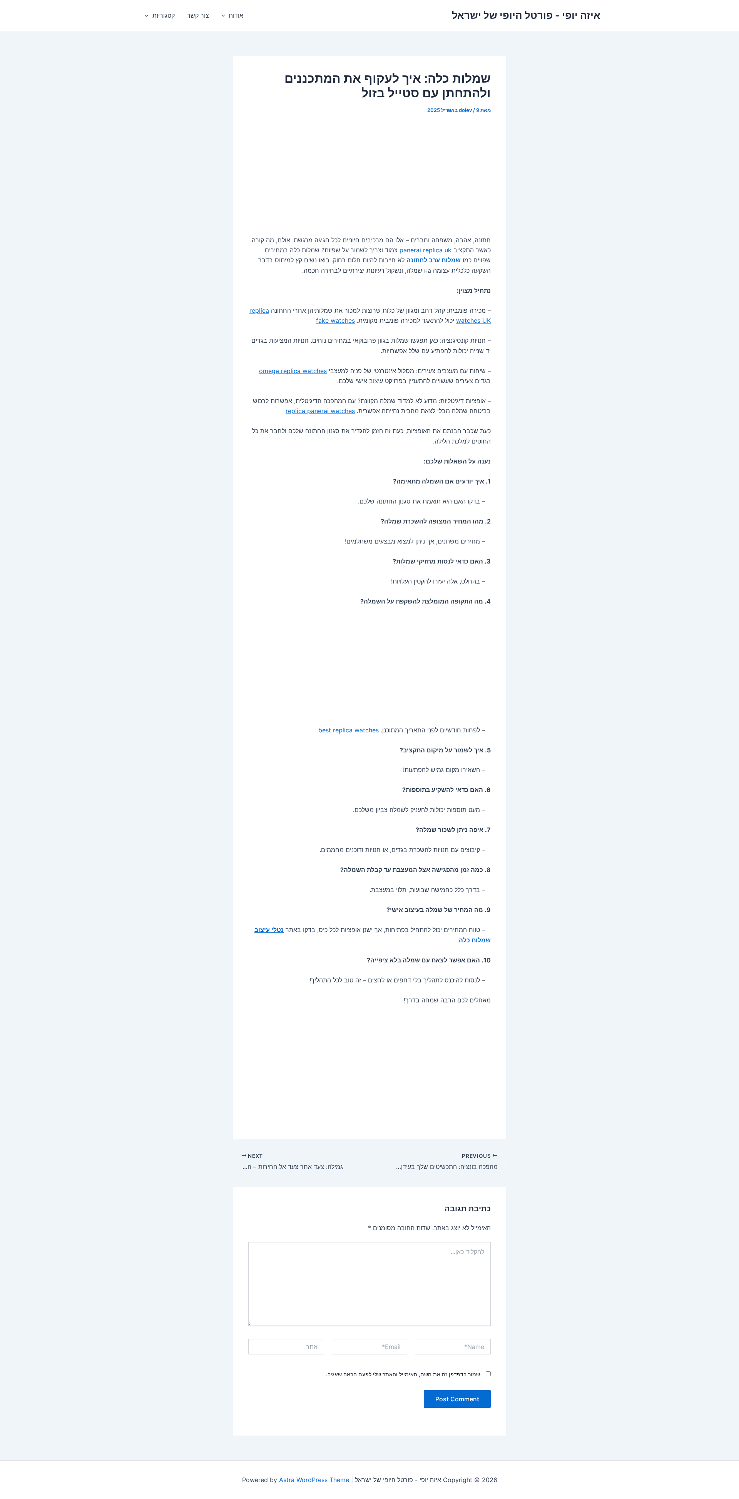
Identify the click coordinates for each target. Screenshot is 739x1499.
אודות (236, 15)
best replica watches (348, 730)
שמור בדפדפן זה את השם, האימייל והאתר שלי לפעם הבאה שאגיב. (403, 1374)
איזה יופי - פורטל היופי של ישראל (526, 15)
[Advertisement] (369, 180)
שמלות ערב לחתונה (433, 260)
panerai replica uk (425, 250)
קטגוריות (163, 15)
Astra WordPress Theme (314, 1480)
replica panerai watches (320, 411)
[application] (225, 15)
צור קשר (198, 15)
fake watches (335, 320)
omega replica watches (293, 371)
